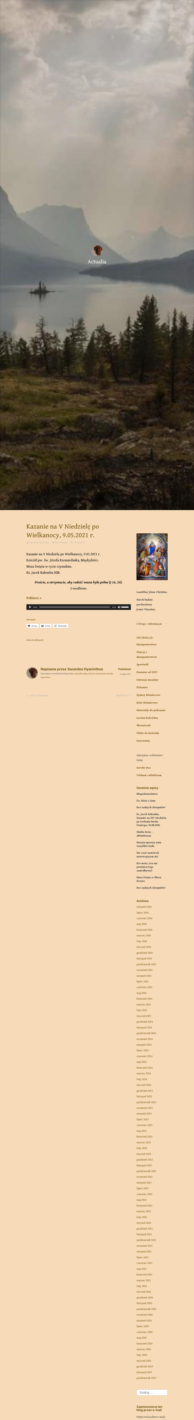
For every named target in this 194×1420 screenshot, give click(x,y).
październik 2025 (146, 964)
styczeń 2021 (143, 1291)
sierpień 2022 (144, 1182)
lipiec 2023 (142, 1119)
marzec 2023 (143, 1142)
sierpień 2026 (144, 907)
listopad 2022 (144, 1165)
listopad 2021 (144, 1234)
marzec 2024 (143, 1073)
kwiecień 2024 (144, 1067)
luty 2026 (141, 941)
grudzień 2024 (144, 1021)
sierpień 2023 (144, 1113)
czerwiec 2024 (144, 1056)
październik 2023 (146, 1102)
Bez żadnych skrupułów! (150, 807)
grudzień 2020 (144, 1297)
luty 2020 (141, 1355)
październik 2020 (146, 1309)
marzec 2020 (143, 1349)
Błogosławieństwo (147, 793)
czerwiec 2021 (144, 1263)
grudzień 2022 (144, 1159)
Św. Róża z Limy (145, 800)
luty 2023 (141, 1148)
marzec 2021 (143, 1280)
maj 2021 (141, 1269)
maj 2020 (141, 1337)
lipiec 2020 (142, 1326)
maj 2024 (141, 1062)
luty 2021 (141, 1286)
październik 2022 (146, 1171)
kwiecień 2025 (144, 998)
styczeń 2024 (143, 1085)
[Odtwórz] (30, 607)
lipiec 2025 (142, 981)
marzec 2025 (143, 1004)
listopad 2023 (144, 1096)
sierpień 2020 (144, 1320)
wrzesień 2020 (144, 1314)
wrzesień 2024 (144, 1039)
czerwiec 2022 (144, 1194)
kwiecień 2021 (144, 1274)
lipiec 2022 (142, 1188)
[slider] (125, 606)
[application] (78, 607)
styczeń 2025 (143, 1016)
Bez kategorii (61, 542)
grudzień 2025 (144, 953)
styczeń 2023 (143, 1154)
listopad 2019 (144, 1372)
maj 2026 (141, 924)
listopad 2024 (144, 1027)
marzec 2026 (143, 935)
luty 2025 (141, 1010)
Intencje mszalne (147, 680)
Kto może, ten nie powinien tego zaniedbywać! (147, 867)
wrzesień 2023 (144, 1108)
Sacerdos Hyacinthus (39, 542)
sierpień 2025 (144, 976)
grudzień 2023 (144, 1090)
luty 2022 (141, 1217)
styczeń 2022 (143, 1223)
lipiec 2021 (142, 1257)
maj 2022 (141, 1200)
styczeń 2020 (143, 1360)
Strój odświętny (38, 696)
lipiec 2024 (142, 1050)
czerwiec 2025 (144, 987)
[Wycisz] (119, 607)
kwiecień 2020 (144, 1343)
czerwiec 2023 (144, 1125)
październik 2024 (146, 1033)
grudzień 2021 (144, 1228)
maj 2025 (141, 993)
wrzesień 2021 (144, 1246)
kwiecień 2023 (144, 1136)
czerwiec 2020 (144, 1332)
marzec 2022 (143, 1211)
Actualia (97, 262)
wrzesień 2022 (144, 1177)
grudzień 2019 (144, 1366)
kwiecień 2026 (144, 930)
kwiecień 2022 (144, 1205)
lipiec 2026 (142, 912)
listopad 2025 (144, 958)
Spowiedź (142, 664)
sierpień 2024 (144, 1044)
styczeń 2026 (143, 947)
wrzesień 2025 (144, 970)
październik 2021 (146, 1240)
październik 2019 (146, 1378)
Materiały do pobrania (150, 710)
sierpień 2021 (144, 1251)
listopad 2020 (144, 1303)
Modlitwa (122, 696)
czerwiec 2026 (144, 918)
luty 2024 (141, 1079)
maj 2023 (141, 1131)
